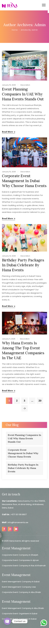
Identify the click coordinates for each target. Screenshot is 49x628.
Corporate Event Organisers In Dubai (19, 613)
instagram (10, 529)
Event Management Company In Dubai (20, 581)
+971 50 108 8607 (19, 514)
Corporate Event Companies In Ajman (20, 560)
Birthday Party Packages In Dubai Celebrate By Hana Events (23, 265)
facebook (4, 529)
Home (14, 29)
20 (40, 400)
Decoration (25, 85)
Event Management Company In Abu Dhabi (23, 608)
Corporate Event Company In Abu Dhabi (21, 592)
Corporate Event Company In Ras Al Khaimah (24, 565)
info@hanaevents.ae (17, 522)
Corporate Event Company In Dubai (19, 618)
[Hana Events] (10, 5)
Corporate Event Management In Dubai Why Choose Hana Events (24, 181)
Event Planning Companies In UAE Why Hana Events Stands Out (23, 94)
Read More (7, 132)
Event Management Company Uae (19, 586)
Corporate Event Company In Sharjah (20, 555)
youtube (16, 529)
